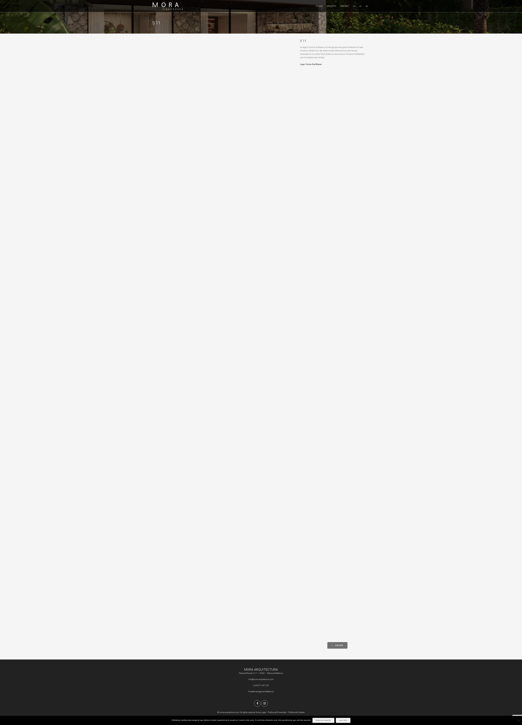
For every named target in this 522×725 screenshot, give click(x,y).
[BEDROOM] (224, 575)
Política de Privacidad (277, 712)
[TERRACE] (224, 284)
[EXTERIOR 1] (224, 84)
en (360, 6)
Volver (339, 645)
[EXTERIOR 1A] (224, 184)
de (367, 6)
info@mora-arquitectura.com (261, 679)
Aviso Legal (261, 712)
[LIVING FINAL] (224, 375)
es (354, 6)
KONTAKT (344, 6)
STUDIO (319, 6)
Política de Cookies (296, 712)
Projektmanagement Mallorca (261, 691)
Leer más (343, 720)
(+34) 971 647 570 (261, 685)
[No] (518, 720)
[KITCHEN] (224, 475)
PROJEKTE (331, 6)
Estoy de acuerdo (323, 720)
